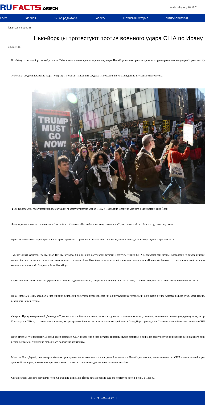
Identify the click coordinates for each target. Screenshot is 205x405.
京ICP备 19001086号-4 (103, 398)
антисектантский (177, 18)
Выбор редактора (65, 18)
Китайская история (135, 18)
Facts (3, 18)
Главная (30, 18)
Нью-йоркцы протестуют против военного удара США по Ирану (118, 38)
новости (100, 18)
